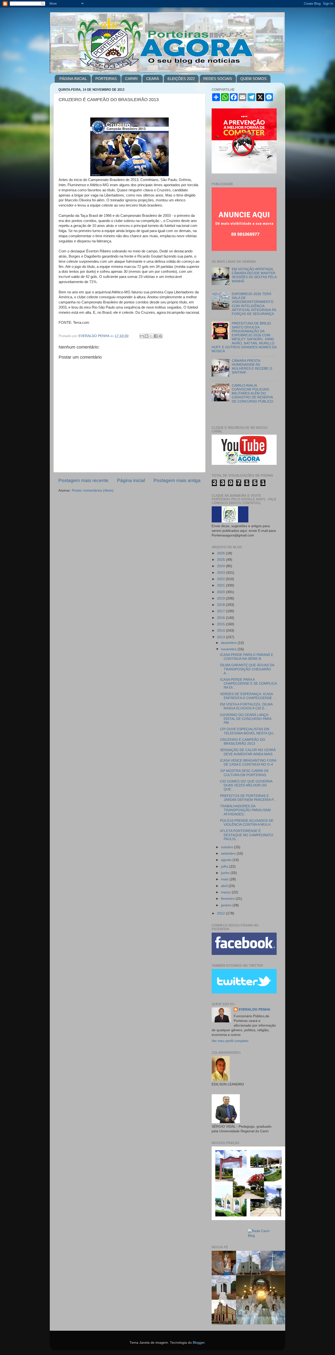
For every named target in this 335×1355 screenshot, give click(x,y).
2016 (221, 618)
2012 (221, 913)
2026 (221, 553)
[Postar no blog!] (146, 336)
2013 (221, 637)
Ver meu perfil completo (230, 1041)
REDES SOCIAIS (217, 79)
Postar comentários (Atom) (93, 490)
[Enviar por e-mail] (141, 336)
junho (226, 873)
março (226, 892)
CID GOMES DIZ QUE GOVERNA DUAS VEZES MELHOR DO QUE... (246, 785)
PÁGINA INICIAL (73, 79)
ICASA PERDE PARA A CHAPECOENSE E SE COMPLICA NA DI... (248, 683)
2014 (221, 630)
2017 (221, 611)
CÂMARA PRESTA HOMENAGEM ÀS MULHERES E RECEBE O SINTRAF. (252, 367)
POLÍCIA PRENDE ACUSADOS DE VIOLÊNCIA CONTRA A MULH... (246, 822)
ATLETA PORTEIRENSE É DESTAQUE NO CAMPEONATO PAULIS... (246, 835)
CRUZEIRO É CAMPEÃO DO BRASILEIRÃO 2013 (242, 741)
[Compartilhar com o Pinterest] (160, 336)
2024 (221, 566)
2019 (221, 598)
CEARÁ (152, 79)
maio (225, 879)
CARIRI (131, 79)
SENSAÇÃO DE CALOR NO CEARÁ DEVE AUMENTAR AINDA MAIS (248, 752)
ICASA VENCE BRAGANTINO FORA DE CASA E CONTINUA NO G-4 (248, 762)
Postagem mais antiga (177, 480)
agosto (226, 860)
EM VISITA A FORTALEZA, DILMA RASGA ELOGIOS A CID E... (246, 706)
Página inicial (131, 480)
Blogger (199, 1342)
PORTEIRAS (106, 79)
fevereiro (228, 898)
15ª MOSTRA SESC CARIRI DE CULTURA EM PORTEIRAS (244, 773)
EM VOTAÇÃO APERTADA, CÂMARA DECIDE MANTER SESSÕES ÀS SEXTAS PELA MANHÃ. (254, 275)
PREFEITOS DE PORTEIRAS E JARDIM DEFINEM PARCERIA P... (248, 798)
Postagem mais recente (83, 480)
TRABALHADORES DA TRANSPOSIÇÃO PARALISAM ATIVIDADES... (245, 810)
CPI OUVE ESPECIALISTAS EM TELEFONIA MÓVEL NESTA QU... (248, 731)
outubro (227, 847)
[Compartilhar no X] (151, 336)
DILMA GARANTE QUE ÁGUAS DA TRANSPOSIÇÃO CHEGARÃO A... (247, 669)
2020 (221, 592)
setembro (229, 853)
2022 (221, 579)
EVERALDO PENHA (254, 1009)
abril (225, 886)
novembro (229, 649)
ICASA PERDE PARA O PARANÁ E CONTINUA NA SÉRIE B (246, 657)
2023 (221, 572)
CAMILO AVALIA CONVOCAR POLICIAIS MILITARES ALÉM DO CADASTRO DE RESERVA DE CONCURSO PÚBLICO (252, 393)
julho (225, 866)
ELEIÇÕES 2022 (181, 79)
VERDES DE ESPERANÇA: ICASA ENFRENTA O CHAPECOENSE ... (248, 696)
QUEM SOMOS (253, 79)
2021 (221, 585)
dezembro (229, 643)
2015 (221, 624)
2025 (221, 559)
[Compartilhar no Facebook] (155, 336)
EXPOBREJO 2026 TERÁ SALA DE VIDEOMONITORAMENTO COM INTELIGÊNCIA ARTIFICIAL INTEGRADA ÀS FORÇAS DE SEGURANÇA (254, 304)
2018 (221, 605)
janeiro (226, 905)
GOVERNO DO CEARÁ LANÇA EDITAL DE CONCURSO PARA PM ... (245, 719)
